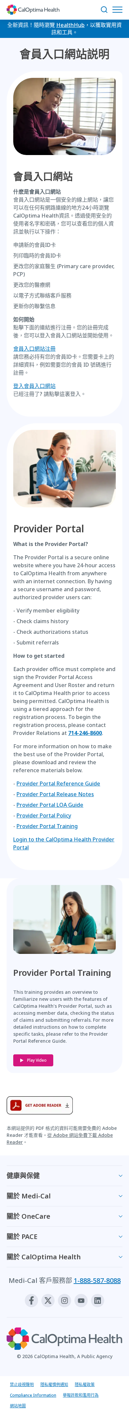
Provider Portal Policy (44, 815)
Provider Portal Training (47, 826)
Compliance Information (33, 1395)
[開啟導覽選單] (119, 9)
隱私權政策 (85, 1384)
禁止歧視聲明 (22, 1384)
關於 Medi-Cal (29, 1195)
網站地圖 (18, 1406)
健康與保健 (23, 1175)
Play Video (37, 1060)
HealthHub (70, 25)
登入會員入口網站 (34, 386)
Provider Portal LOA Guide (50, 804)
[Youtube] (81, 1300)
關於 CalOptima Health (44, 1256)
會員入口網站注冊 (34, 348)
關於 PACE (22, 1236)
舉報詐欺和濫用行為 (81, 1395)
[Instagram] (64, 1300)
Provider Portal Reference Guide (58, 783)
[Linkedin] (97, 1300)
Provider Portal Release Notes (55, 794)
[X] (48, 1300)
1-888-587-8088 (97, 1280)
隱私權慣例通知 (54, 1384)
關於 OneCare (28, 1216)
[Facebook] (31, 1300)
